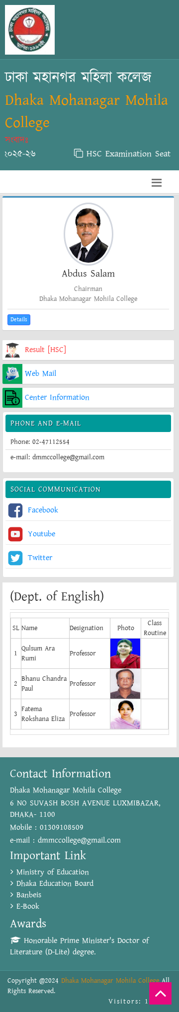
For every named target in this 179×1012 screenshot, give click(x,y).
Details (18, 319)
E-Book (26, 906)
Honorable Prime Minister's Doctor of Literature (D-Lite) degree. (79, 946)
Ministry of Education (51, 872)
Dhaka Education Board (53, 883)
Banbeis (27, 895)
